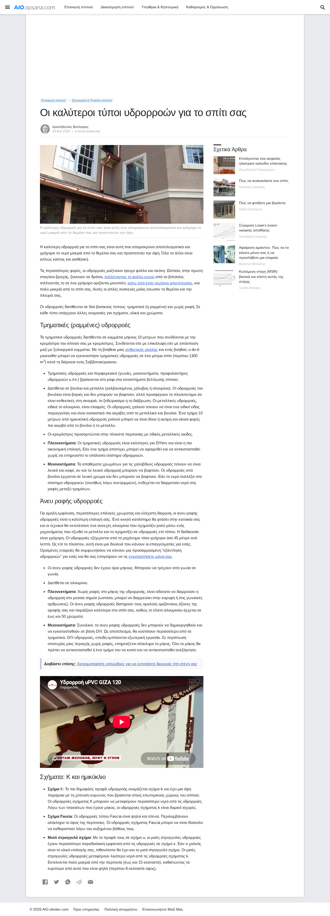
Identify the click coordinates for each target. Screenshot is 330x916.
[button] (45, 882)
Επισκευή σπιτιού (78, 7)
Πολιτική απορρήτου (120, 909)
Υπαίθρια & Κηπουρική (160, 7)
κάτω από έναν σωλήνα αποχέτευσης (160, 283)
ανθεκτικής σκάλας (141, 349)
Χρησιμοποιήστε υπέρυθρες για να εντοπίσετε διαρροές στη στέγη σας (137, 664)
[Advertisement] (165, 56)
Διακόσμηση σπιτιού (117, 7)
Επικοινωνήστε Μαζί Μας (162, 909)
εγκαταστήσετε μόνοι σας (150, 556)
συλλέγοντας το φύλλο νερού (129, 277)
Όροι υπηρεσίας (86, 909)
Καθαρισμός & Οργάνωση (207, 7)
